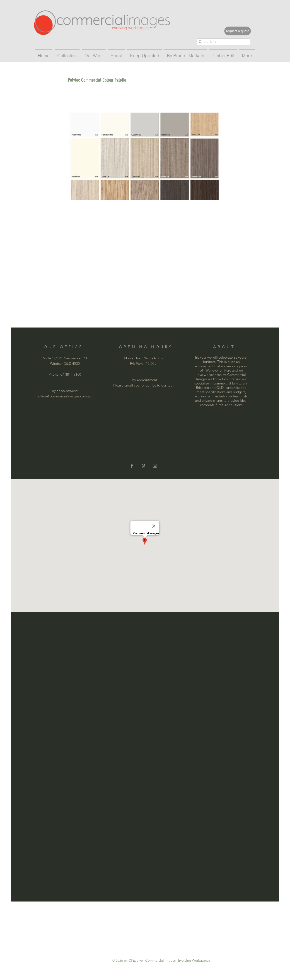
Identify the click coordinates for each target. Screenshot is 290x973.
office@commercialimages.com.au (65, 396)
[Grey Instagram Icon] (155, 465)
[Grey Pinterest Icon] (143, 465)
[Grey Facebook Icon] (132, 465)
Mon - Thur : (134, 358)
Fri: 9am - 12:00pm (145, 363)
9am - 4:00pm (155, 358)
